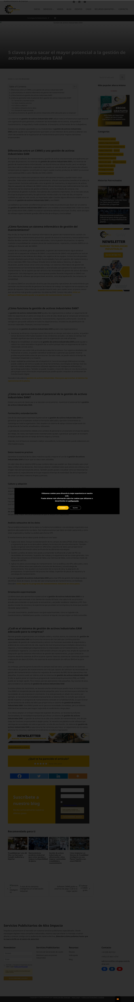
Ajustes (75, 508)
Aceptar (63, 508)
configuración (73, 501)
